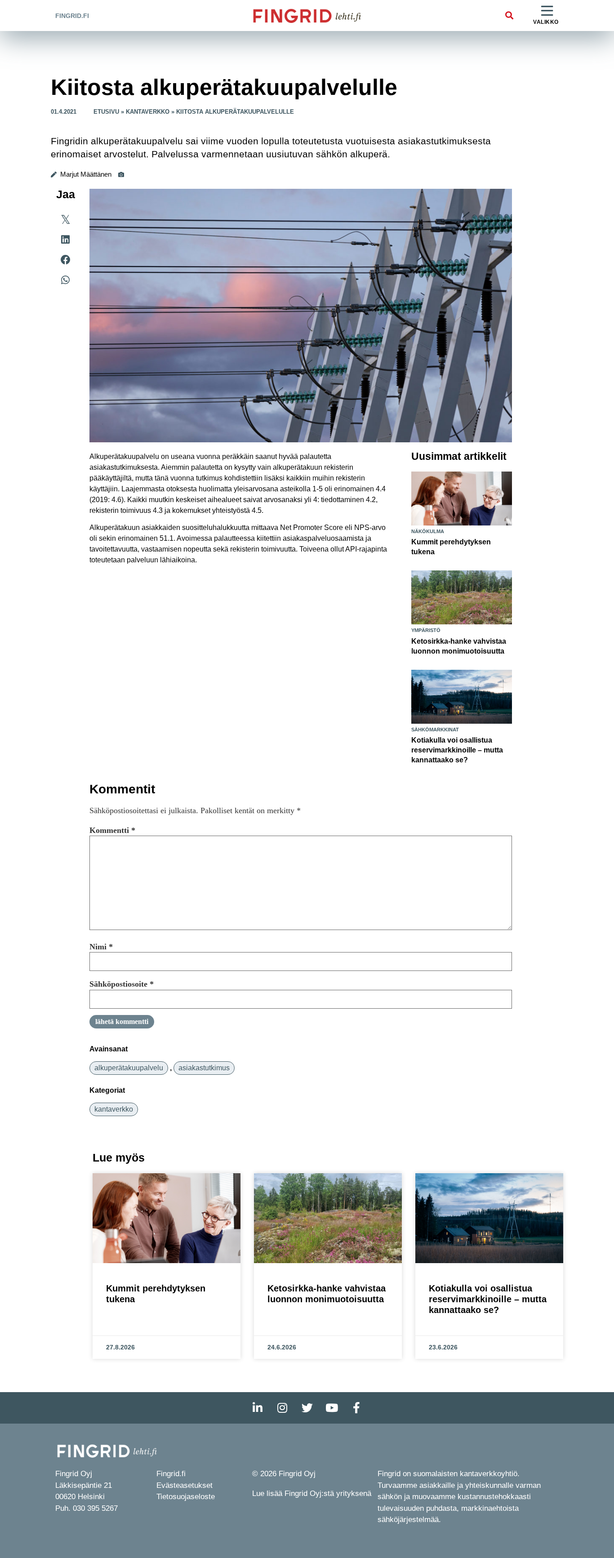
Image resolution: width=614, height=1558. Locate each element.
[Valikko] (547, 11)
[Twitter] (307, 1408)
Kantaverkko (147, 111)
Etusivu (106, 111)
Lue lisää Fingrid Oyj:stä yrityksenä (311, 1493)
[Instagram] (282, 1408)
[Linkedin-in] (257, 1408)
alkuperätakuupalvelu (128, 1068)
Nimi (101, 947)
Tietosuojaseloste (185, 1496)
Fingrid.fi (72, 15)
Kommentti (112, 830)
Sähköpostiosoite (121, 984)
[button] (509, 15)
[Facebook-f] (356, 1408)
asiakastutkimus (204, 1068)
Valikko (546, 22)
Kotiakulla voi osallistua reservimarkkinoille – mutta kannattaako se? (457, 750)
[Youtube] (331, 1408)
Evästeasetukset (184, 1485)
